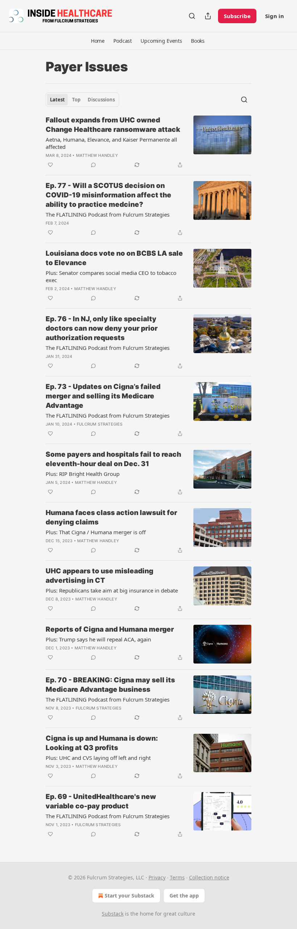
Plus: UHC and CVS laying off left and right (98, 757)
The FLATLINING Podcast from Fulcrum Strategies (108, 214)
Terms (177, 877)
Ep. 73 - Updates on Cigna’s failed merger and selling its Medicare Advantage (103, 396)
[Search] (192, 16)
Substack (113, 913)
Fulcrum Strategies (100, 424)
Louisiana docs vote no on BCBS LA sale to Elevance (114, 258)
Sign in (274, 16)
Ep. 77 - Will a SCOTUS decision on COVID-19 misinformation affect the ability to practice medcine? (108, 195)
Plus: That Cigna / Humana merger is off (96, 532)
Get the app (184, 895)
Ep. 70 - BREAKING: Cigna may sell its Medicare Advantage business (110, 685)
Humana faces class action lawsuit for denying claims (111, 517)
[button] (98, 41)
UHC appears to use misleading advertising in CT (99, 576)
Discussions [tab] (101, 99)
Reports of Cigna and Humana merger (110, 629)
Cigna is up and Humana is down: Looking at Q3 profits (102, 743)
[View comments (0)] (93, 164)
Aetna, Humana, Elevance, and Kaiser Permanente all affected (111, 143)
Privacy (157, 877)
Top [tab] (76, 99)
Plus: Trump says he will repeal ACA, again (98, 639)
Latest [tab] (57, 99)
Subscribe (237, 16)
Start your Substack (129, 895)
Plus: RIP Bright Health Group (83, 473)
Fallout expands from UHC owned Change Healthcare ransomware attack (113, 125)
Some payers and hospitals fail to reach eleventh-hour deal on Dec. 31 (113, 459)
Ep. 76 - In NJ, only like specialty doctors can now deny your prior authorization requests (102, 328)
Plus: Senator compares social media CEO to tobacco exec (111, 276)
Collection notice (209, 877)
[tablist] (82, 99)
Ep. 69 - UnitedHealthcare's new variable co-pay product (101, 801)
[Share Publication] (208, 16)
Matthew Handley (97, 155)
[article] (148, 142)
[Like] (50, 164)
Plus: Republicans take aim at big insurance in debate (112, 590)
